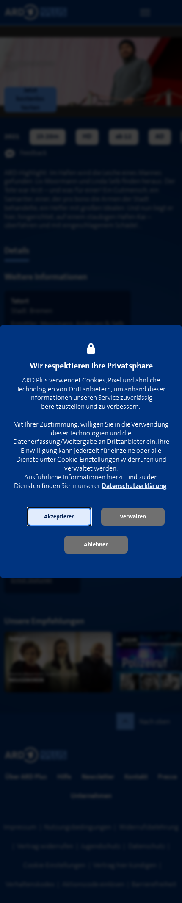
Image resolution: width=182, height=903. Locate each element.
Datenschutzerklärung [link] (134, 486)
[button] (59, 517)
